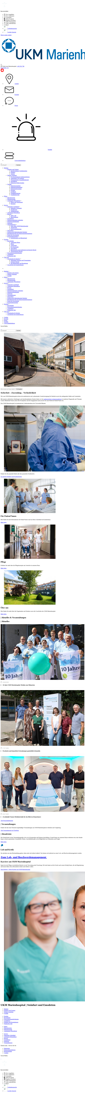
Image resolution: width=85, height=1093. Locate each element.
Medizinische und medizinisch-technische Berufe (23, 250)
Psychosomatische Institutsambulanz (20, 177)
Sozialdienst (14, 181)
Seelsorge (6, 1041)
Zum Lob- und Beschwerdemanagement (24, 857)
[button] (5, 268)
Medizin (6, 168)
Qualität (9, 184)
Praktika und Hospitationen (11, 1022)
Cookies (6, 1053)
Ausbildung (10, 254)
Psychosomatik (15, 247)
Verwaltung (14, 248)
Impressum (7, 1048)
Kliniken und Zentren (13, 169)
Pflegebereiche (8, 1028)
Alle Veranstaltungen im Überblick (10, 830)
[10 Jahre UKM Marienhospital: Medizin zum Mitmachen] (42, 679)
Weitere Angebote (12, 175)
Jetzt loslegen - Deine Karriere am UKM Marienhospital (15, 869)
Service (6, 205)
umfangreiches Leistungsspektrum (53, 399)
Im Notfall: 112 (5, 67)
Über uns (6, 257)
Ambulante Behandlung (10, 1037)
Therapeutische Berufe (16, 251)
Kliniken (13, 172)
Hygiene (13, 190)
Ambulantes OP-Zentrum (17, 178)
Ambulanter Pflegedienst (10, 1031)
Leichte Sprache (11, 32)
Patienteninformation (16, 189)
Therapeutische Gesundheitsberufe (20, 180)
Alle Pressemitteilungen (7, 820)
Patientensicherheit (15, 186)
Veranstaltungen (8, 1042)
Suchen (20, 389)
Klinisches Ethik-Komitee (17, 183)
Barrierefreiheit (8, 1051)
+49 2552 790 (20, 66)
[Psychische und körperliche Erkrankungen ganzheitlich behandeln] (42, 745)
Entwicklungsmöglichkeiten (14, 253)
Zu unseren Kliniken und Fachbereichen (11, 476)
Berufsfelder (10, 241)
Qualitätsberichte (15, 194)
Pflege (5, 196)
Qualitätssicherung (15, 193)
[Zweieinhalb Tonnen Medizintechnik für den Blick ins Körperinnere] (42, 811)
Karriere (6, 239)
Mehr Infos (3, 522)
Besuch (6, 1038)
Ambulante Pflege (15, 242)
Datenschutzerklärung (9, 1050)
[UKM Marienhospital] (42, 50)
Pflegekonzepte (8, 1029)
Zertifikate (13, 191)
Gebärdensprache (12, 28)
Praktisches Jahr (11, 256)
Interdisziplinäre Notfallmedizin (19, 171)
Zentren (13, 174)
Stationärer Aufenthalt (9, 1035)
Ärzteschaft (14, 245)
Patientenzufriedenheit (16, 187)
